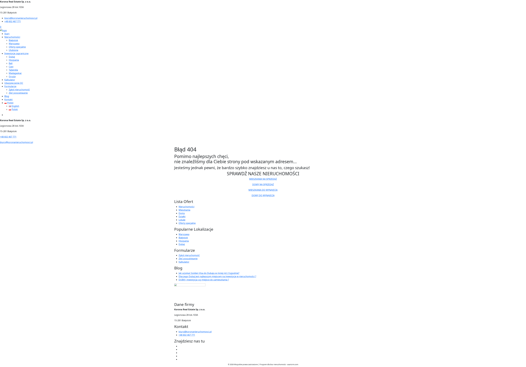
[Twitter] (180, 349)
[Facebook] (180, 346)
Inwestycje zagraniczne (16, 53)
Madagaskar (15, 73)
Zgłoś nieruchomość (19, 89)
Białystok (13, 40)
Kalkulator (9, 79)
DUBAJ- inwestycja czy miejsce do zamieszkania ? (204, 279)
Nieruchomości (12, 37)
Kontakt (8, 99)
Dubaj (12, 56)
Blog (6, 96)
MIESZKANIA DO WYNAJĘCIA (263, 189)
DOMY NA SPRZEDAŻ (263, 184)
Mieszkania (184, 209)
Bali (10, 63)
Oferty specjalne (17, 46)
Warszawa (14, 43)
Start (6, 33)
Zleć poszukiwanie (18, 92)
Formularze (10, 86)
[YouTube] (180, 352)
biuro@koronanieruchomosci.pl (20, 18)
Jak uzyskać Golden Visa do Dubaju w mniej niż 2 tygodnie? (209, 273)
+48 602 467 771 (12, 21)
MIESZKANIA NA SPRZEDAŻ (263, 178)
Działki (182, 216)
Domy (182, 213)
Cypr (11, 66)
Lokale (182, 219)
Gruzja (12, 76)
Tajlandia (13, 69)
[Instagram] (180, 356)
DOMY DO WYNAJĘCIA (263, 195)
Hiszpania (14, 60)
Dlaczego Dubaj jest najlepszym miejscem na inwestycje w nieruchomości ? (217, 276)
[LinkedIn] (180, 359)
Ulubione (13, 50)
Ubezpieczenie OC (13, 83)
